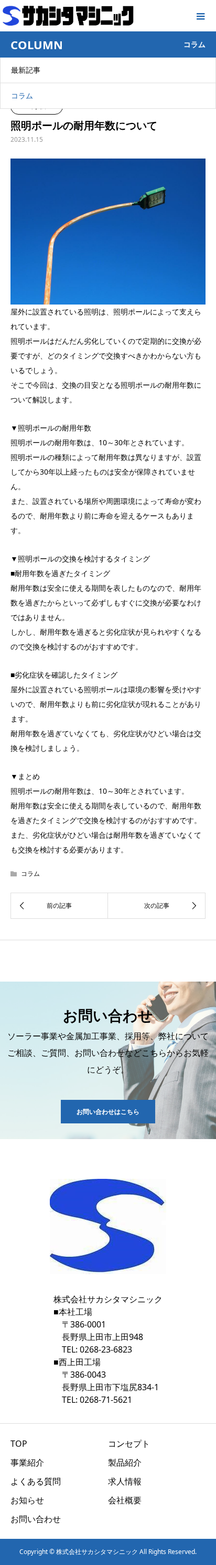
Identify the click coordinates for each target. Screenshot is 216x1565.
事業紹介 (27, 1462)
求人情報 (125, 1481)
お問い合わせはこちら (108, 1111)
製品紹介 (125, 1462)
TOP (18, 1443)
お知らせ (27, 1500)
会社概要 (125, 1500)
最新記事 (25, 70)
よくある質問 (35, 1481)
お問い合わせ (35, 1519)
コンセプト (129, 1443)
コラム (22, 95)
